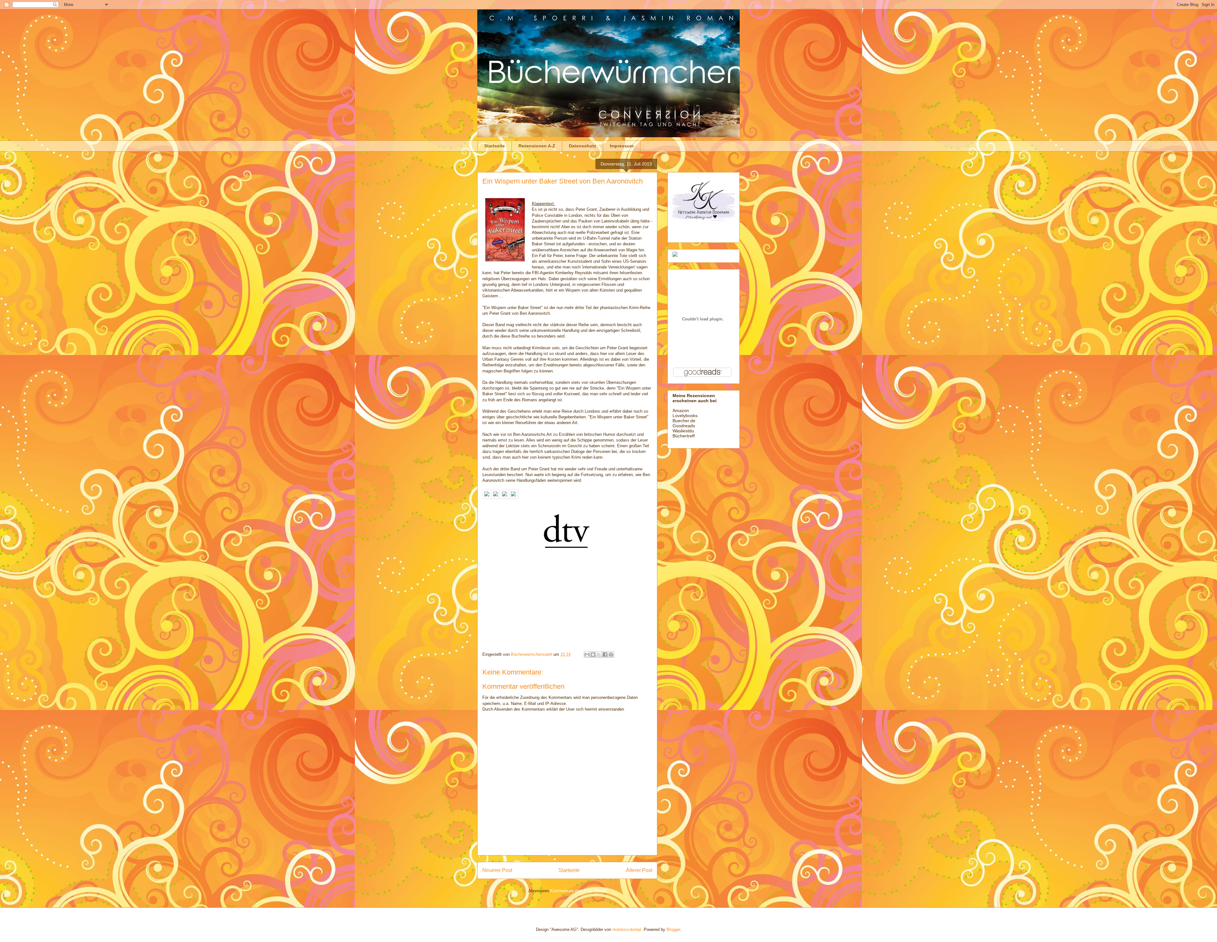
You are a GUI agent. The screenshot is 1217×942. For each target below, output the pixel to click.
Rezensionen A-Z (536, 145)
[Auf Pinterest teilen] (611, 654)
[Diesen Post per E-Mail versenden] (587, 654)
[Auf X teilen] (599, 654)
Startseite (494, 145)
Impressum (622, 145)
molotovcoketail (626, 929)
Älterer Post (639, 870)
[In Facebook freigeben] (605, 654)
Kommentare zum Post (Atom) (578, 890)
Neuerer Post (497, 870)
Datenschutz (582, 145)
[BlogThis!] (593, 654)
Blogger (673, 929)
